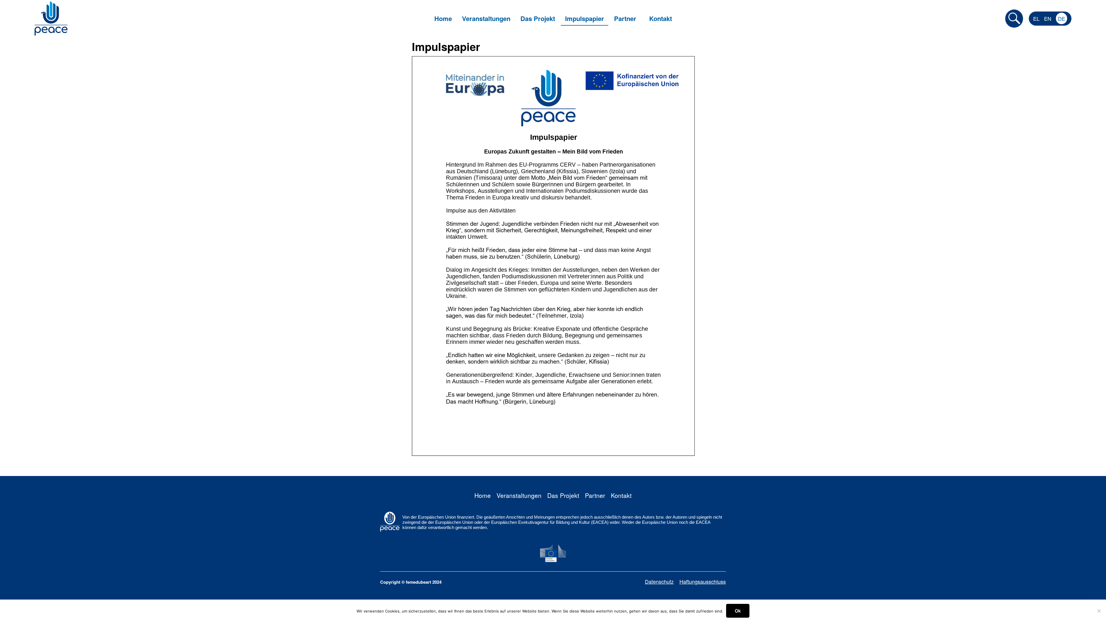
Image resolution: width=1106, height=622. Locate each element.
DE (1061, 18)
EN (1047, 18)
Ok (738, 611)
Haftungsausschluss (702, 581)
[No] (1099, 611)
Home (482, 495)
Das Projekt (563, 495)
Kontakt (621, 495)
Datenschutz (659, 581)
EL (1036, 18)
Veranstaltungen (519, 495)
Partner (595, 495)
